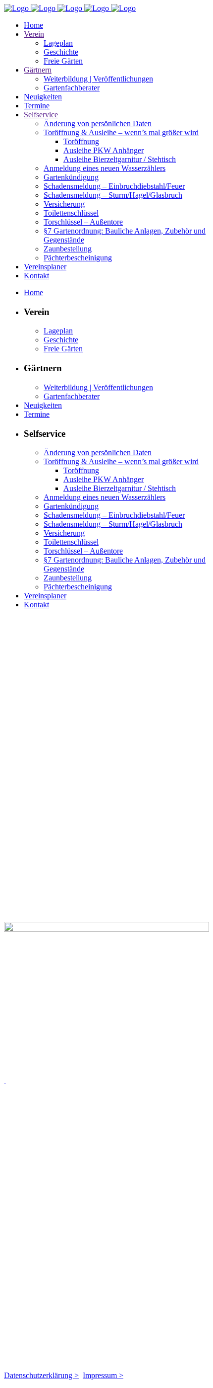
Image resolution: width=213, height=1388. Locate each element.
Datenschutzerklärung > (41, 1375)
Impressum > (103, 1375)
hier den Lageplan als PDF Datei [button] (139, 909)
